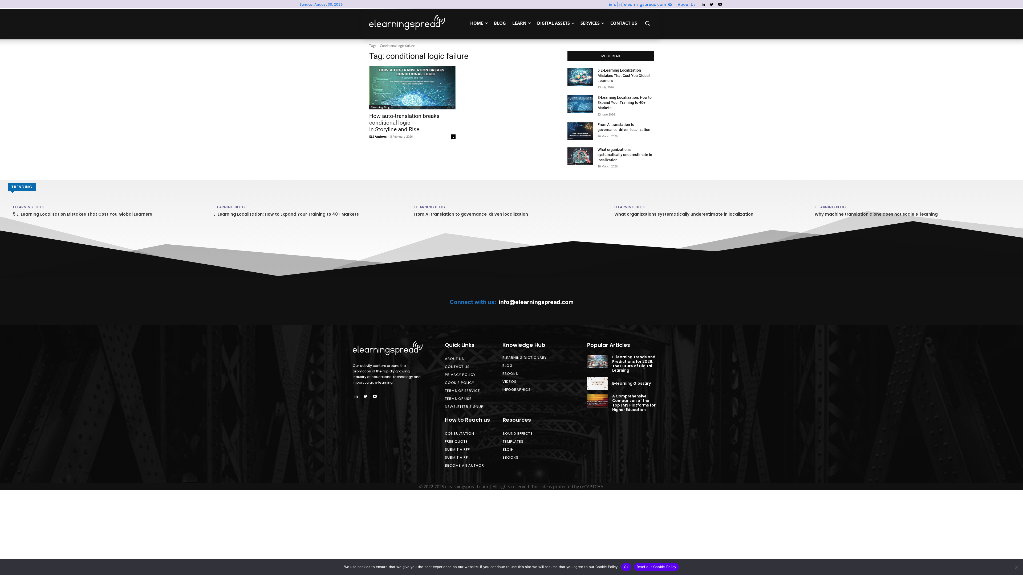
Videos (509, 381)
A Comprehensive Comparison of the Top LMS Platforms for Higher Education (634, 402)
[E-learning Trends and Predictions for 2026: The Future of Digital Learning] (597, 361)
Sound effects (518, 433)
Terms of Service (462, 390)
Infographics (516, 389)
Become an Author (464, 465)
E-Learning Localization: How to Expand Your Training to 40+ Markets (625, 102)
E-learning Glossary (631, 383)
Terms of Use (458, 398)
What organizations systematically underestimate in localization (625, 154)
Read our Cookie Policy (656, 567)
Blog (507, 365)
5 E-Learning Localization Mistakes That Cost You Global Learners (624, 75)
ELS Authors (378, 136)
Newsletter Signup (464, 406)
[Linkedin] (703, 4)
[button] (647, 23)
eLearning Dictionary (524, 357)
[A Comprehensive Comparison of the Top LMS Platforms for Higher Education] (597, 400)
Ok (626, 567)
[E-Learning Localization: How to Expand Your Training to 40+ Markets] (580, 104)
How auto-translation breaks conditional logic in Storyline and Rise (404, 123)
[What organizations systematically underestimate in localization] (580, 156)
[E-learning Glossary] (597, 383)
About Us (454, 358)
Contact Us (457, 366)
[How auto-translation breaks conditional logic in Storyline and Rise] (412, 87)
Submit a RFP (457, 449)
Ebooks (510, 373)
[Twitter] (711, 4)
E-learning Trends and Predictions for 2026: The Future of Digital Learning (633, 363)
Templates (513, 441)
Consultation (459, 433)
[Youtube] (720, 4)
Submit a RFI (457, 457)
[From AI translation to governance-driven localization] (580, 131)
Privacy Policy (460, 374)
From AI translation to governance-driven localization (471, 214)
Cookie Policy (459, 382)
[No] (1016, 567)
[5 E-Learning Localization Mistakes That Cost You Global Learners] (580, 77)
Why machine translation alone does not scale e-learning (876, 214)
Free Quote (456, 441)
